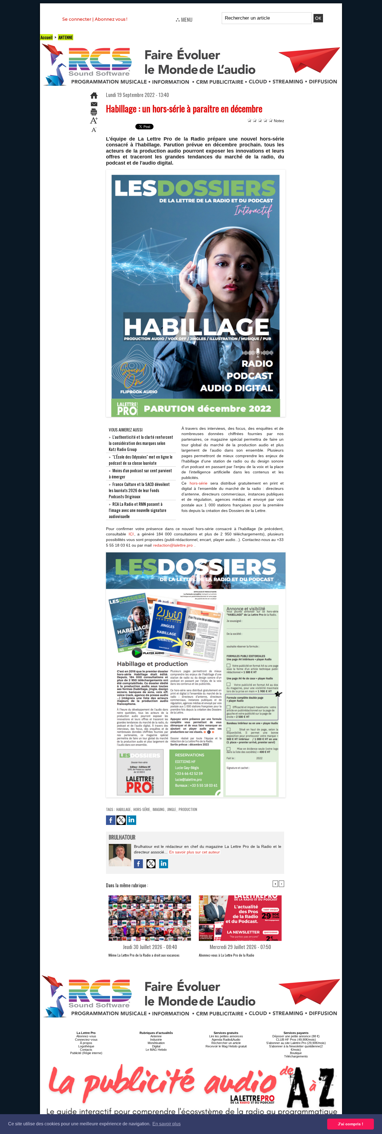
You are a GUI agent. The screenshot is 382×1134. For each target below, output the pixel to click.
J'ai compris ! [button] (350, 1124)
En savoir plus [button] (166, 1123)
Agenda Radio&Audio (226, 1039)
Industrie (156, 1039)
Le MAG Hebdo (156, 1049)
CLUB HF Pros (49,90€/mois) (296, 1039)
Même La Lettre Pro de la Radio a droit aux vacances (144, 955)
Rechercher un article (226, 1043)
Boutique (296, 1053)
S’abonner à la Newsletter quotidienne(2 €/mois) (296, 1048)
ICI (131, 534)
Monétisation (156, 1043)
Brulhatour (122, 837)
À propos (86, 1043)
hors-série (198, 483)
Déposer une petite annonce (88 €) (296, 1036)
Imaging (158, 809)
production (188, 809)
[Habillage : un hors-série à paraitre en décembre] (196, 171)
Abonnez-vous (86, 1036)
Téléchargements (296, 1056)
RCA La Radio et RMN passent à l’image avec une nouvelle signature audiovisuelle (137, 510)
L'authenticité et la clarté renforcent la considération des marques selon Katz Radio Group (141, 443)
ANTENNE (65, 37)
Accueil (46, 37)
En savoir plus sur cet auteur (194, 852)
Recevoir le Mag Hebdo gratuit (226, 1046)
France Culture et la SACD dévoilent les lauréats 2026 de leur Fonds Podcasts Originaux (139, 490)
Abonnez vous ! (111, 19)
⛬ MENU (184, 19)
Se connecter (76, 19)
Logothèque (86, 1046)
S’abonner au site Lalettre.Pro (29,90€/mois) (296, 1043)
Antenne (156, 1036)
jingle (171, 809)
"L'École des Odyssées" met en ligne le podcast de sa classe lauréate (141, 460)
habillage (123, 809)
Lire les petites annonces (226, 1036)
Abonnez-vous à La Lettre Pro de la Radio (226, 955)
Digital (156, 1046)
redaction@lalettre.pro (173, 545)
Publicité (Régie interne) (86, 1053)
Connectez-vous (86, 1039)
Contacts (86, 1049)
